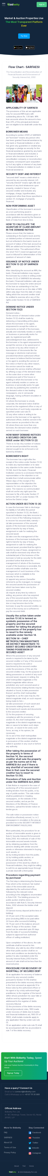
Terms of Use (10, 1147)
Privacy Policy (10, 1152)
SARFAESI (8, 1138)
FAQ (5, 1132)
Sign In (41, 4)
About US (8, 1142)
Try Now (24, 36)
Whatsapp (18, 93)
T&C (24, 1166)
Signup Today (13, 1073)
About (16, 1166)
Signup (31, 93)
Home (31, 1166)
